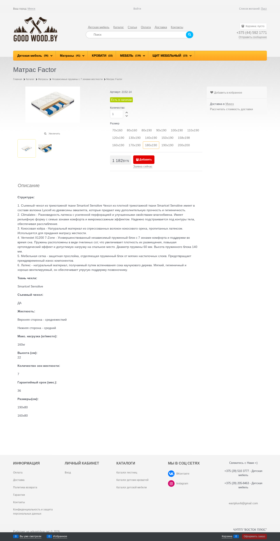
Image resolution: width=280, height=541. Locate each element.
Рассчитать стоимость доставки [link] (231, 109)
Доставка (161, 27)
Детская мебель (98, 27)
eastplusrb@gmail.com (243, 503)
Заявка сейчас (142, 166)
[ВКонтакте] (171, 473)
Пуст (264, 8)
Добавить (145, 159)
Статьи (132, 27)
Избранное (60, 536)
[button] (127, 112)
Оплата (146, 27)
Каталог (118, 27)
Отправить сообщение (253, 37)
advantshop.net (40, 531)
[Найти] (189, 34)
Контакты (177, 27)
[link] (31, 8)
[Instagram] (171, 483)
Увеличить (54, 133)
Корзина (227, 536)
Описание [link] (29, 185)
